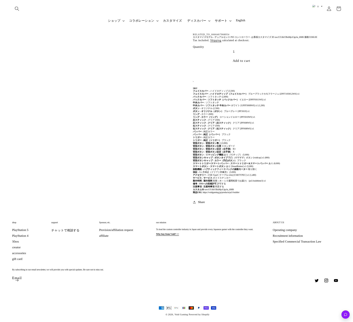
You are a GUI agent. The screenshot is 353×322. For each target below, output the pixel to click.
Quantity (198, 46)
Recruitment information (288, 235)
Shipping (215, 40)
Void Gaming (181, 314)
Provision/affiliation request (116, 230)
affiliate (104, 235)
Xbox (15, 241)
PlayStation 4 (20, 235)
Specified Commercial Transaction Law (297, 241)
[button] (17, 9)
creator (16, 247)
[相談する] (345, 314)
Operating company (285, 230)
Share (201, 202)
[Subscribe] (17, 280)
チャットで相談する (65, 230)
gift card (17, 259)
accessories (19, 253)
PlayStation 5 (20, 230)
